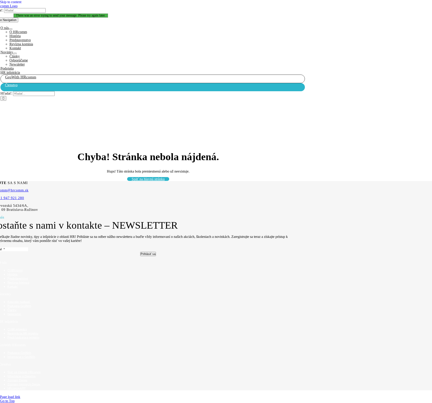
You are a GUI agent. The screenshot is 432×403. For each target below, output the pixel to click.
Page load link (10, 397)
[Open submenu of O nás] (10, 29)
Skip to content (10, 2)
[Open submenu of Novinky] (15, 53)
